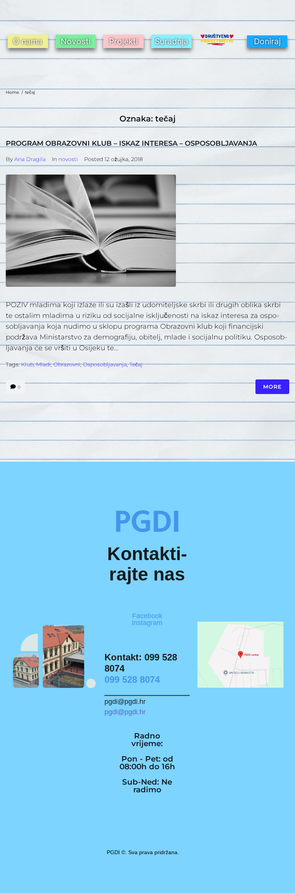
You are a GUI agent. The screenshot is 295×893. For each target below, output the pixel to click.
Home (12, 92)
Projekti (123, 41)
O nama (27, 41)
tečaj (136, 364)
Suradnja (171, 41)
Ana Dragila (30, 159)
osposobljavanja (105, 364)
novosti (68, 159)
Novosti (76, 41)
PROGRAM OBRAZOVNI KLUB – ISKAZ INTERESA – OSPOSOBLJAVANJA (131, 143)
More (272, 386)
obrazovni (66, 364)
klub (27, 364)
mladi (43, 364)
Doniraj (267, 41)
